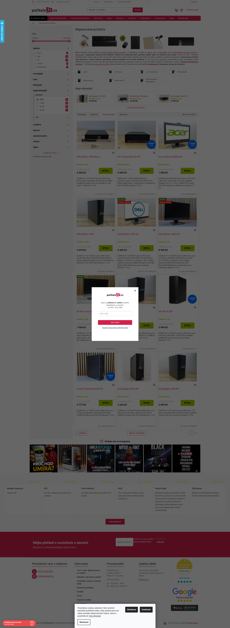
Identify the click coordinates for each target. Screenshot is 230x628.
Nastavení (84, 622)
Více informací (95, 616)
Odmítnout (131, 609)
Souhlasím (146, 609)
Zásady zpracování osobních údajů (115, 328)
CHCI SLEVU (115, 322)
